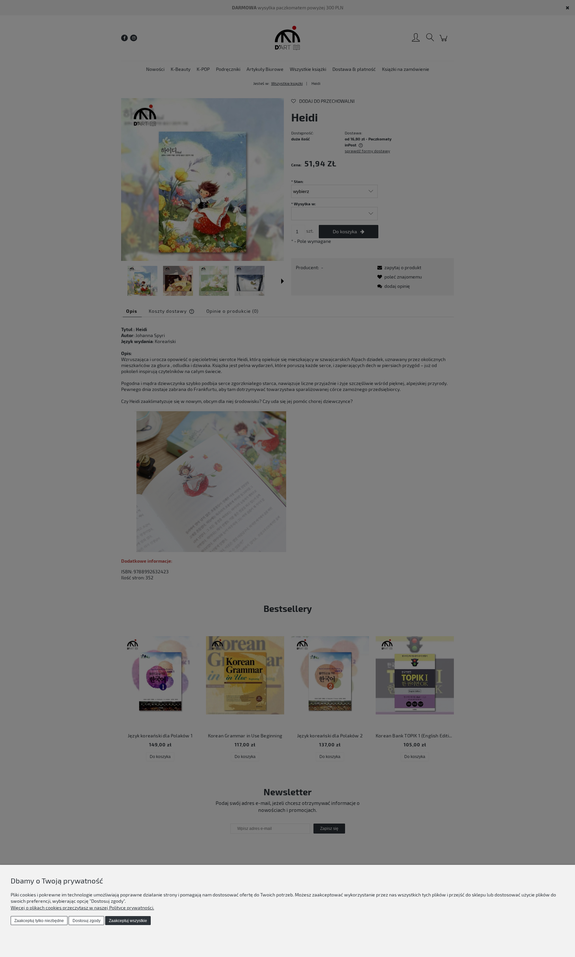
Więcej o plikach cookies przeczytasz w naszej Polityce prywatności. (82, 907)
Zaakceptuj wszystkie (128, 920)
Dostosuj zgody (86, 920)
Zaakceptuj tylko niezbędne (39, 920)
